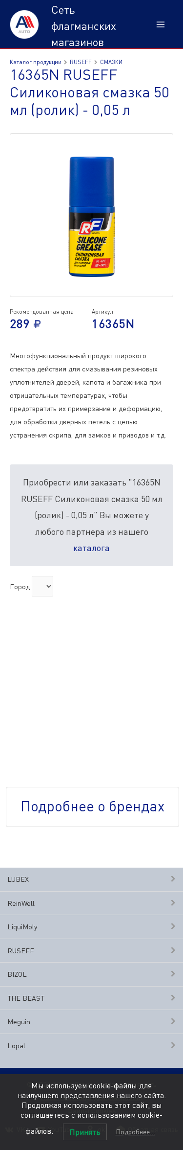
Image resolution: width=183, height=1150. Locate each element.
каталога (91, 547)
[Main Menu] (160, 24)
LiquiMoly (22, 926)
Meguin (18, 1021)
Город (20, 586)
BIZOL (17, 974)
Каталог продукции (35, 62)
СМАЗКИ (111, 62)
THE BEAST (25, 998)
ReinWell (21, 903)
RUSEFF (20, 950)
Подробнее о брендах (92, 806)
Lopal (16, 1045)
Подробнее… (135, 1131)
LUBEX (18, 879)
